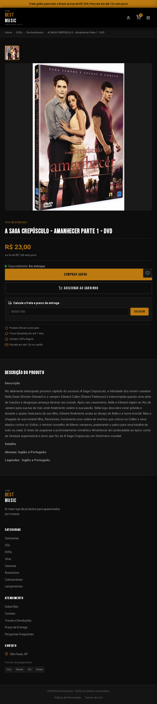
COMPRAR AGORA (75, 274)
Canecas (10, 566)
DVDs (19, 32)
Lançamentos (14, 586)
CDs (7, 545)
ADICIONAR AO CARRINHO (81, 288)
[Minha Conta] (128, 18)
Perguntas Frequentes (19, 634)
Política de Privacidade (67, 697)
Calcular (139, 311)
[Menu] (148, 18)
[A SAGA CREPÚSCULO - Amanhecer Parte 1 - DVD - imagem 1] (12, 53)
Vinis (8, 559)
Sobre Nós (11, 606)
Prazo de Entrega (16, 627)
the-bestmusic (35, 32)
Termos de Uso (94, 697)
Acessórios (12, 572)
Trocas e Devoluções (18, 620)
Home (8, 32)
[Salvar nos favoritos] (147, 273)
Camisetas (12, 538)
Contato (10, 613)
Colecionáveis (14, 579)
